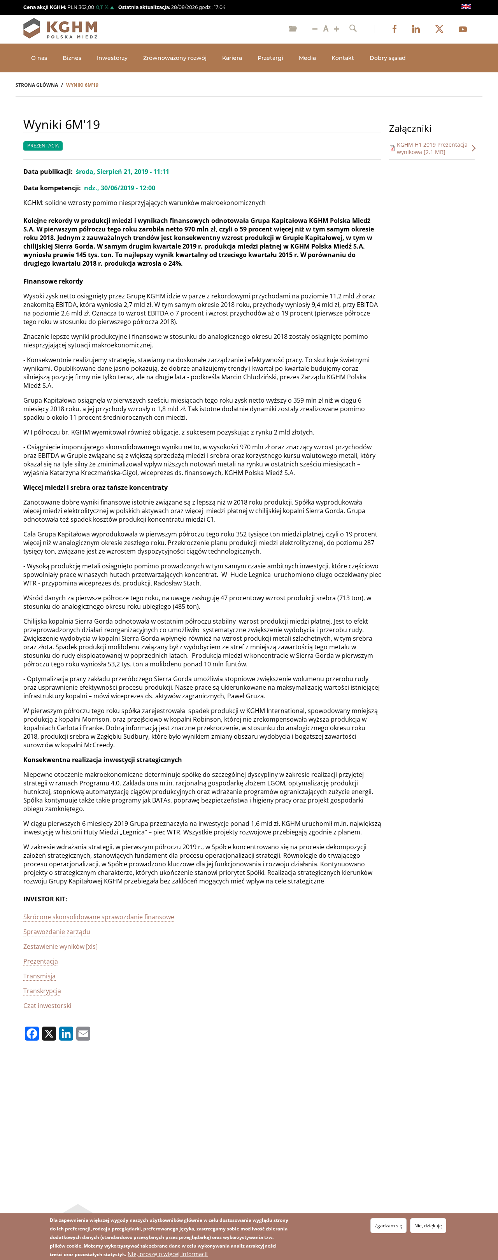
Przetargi (270, 57)
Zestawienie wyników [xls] (60, 946)
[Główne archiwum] (293, 29)
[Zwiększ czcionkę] (336, 29)
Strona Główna (37, 85)
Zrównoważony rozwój (175, 57)
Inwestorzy (112, 57)
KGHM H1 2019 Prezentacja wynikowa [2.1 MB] (432, 148)
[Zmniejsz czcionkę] (314, 29)
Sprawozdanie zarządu (56, 931)
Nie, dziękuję (428, 1225)
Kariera (232, 57)
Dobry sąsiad (388, 57)
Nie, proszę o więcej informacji (168, 1254)
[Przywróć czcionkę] (326, 29)
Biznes (72, 57)
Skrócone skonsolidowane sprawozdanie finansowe (98, 917)
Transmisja (39, 976)
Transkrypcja (42, 991)
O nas (39, 57)
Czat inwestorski (47, 1005)
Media (307, 57)
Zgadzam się (388, 1225)
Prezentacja (40, 961)
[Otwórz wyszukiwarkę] (353, 29)
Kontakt (342, 57)
